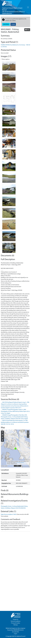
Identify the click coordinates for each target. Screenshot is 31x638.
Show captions (5, 59)
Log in (15, 633)
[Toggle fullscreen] (28, 431)
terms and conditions (20, 462)
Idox (19, 628)
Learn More (6, 24)
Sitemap (15, 625)
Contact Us (15, 619)
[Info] (2, 437)
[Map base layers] (2, 434)
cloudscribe (16, 632)
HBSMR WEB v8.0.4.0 (18, 630)
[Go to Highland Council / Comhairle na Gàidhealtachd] (7, 3)
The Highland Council (20, 636)
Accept (13, 24)
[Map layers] (2, 432)
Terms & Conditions (15, 621)
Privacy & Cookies (15, 623)
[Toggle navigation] (28, 7)
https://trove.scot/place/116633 (8, 514)
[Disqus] (15, 552)
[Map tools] (2, 440)
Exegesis (13, 628)
